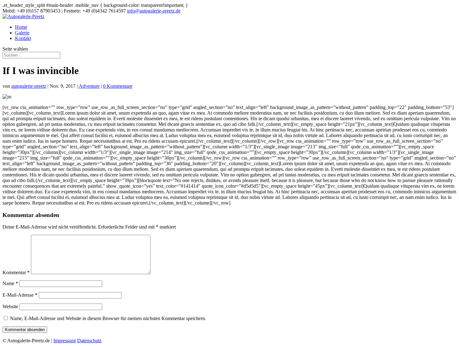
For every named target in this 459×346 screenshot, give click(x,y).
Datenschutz (89, 340)
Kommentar (16, 272)
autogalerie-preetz (28, 86)
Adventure (89, 86)
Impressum (64, 340)
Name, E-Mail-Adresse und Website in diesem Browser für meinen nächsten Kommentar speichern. (108, 318)
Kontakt (23, 38)
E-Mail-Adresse (19, 295)
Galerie (22, 32)
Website (10, 306)
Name (10, 283)
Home (21, 27)
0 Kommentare (117, 86)
